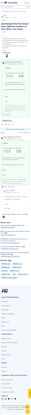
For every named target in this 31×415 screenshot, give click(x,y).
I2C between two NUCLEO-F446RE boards (11, 246)
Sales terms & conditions (13, 407)
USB (14, 274)
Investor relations (6, 305)
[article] (15, 162)
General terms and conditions (9, 330)
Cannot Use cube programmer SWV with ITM (12, 225)
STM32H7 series (6, 264)
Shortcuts (4, 367)
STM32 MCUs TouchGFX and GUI (8, 235)
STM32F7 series (6, 274)
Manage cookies (20, 409)
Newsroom (4, 350)
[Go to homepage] (5, 292)
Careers (4, 317)
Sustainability (5, 309)
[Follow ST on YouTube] (15, 399)
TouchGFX (4, 270)
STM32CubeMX (6, 267)
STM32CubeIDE (16, 267)
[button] (2, 3)
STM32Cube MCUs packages (9, 277)
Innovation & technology (8, 313)
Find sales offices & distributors (10, 342)
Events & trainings (6, 354)
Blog (3, 326)
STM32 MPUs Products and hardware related (13, 11)
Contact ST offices (6, 338)
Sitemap (4, 371)
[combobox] (15, 6)
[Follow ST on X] (2, 399)
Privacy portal (10, 409)
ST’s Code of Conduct (7, 387)
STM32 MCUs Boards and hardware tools (9, 248)
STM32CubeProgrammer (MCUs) (7, 227)
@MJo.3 (8, 68)
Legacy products (22, 274)
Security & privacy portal (8, 392)
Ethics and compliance (7, 379)
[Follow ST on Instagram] (9, 399)
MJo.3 (5, 15)
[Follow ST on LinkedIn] (5, 399)
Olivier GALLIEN (9, 62)
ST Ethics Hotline (6, 383)
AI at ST (4, 358)
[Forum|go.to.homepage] (10, 3)
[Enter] (2, 6)
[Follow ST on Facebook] (12, 399)
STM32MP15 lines (7, 120)
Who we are (5, 301)
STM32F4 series (17, 264)
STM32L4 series (14, 270)
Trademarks (25, 407)
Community (4, 346)
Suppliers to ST (5, 322)
